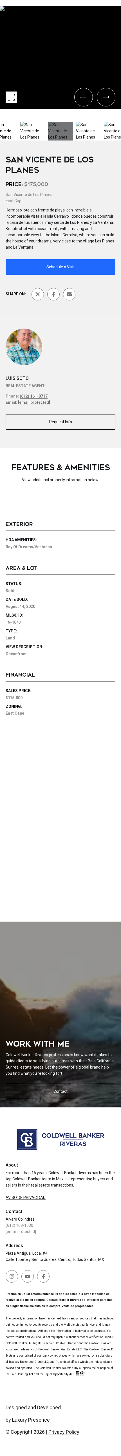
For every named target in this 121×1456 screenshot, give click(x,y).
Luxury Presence (31, 1420)
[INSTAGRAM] (12, 1276)
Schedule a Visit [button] (60, 267)
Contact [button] (60, 1091)
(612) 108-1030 (19, 1225)
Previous (1, 4)
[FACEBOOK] (43, 1276)
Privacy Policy (63, 1432)
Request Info (60, 422)
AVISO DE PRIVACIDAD (26, 1197)
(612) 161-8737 (34, 396)
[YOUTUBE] (27, 1276)
